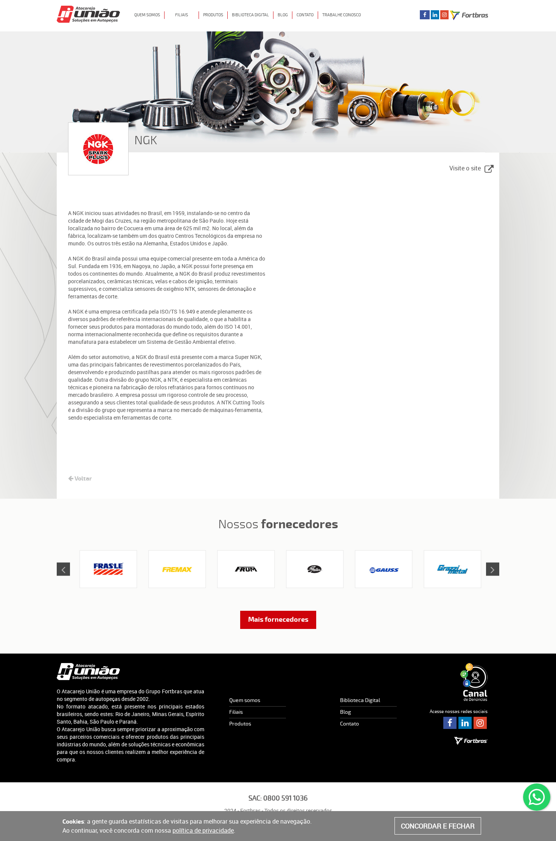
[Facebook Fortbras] (425, 14)
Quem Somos (147, 14)
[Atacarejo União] (88, 671)
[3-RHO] (106, 569)
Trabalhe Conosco (341, 14)
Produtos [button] (213, 14)
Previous (63, 569)
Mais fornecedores (278, 619)
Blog (283, 14)
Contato (305, 14)
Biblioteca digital (250, 14)
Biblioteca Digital (360, 700)
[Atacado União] (471, 740)
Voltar (82, 478)
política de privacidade (203, 830)
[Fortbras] (88, 9)
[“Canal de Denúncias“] (474, 682)
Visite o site (465, 168)
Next (492, 569)
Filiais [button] (181, 14)
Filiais (236, 712)
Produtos (240, 724)
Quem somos (244, 700)
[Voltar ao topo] (542, 827)
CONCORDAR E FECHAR (438, 825)
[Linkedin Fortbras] (435, 14)
